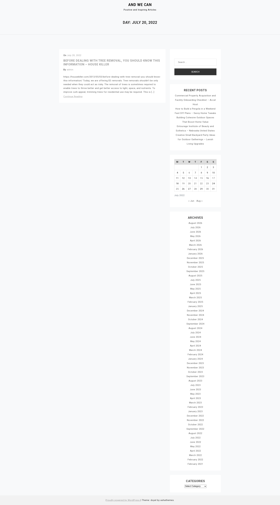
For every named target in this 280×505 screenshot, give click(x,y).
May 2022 (195, 446)
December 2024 (195, 310)
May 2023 (195, 394)
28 (195, 189)
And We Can (140, 5)
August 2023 (195, 380)
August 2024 (195, 328)
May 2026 (195, 236)
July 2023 (195, 385)
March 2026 (195, 245)
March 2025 (195, 297)
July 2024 (195, 332)
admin (70, 69)
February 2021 (195, 464)
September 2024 (195, 324)
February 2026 (195, 249)
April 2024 (195, 345)
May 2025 (195, 288)
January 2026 (195, 253)
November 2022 (195, 420)
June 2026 (195, 232)
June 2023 (195, 389)
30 (207, 189)
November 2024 (195, 315)
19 (183, 183)
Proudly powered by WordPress (123, 500)
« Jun (191, 201)
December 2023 (195, 363)
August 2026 (195, 223)
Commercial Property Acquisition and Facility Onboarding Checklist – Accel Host (195, 100)
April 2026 (195, 240)
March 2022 (195, 455)
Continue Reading (73, 96)
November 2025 (195, 262)
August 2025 (195, 275)
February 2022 (195, 459)
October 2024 (195, 319)
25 (177, 189)
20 (189, 183)
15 (201, 178)
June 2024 (195, 337)
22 (201, 183)
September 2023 (195, 376)
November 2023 (195, 367)
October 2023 (195, 372)
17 (213, 178)
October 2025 (195, 267)
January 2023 (195, 411)
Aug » (199, 201)
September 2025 (195, 271)
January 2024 (195, 359)
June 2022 (195, 442)
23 (207, 183)
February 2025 (195, 302)
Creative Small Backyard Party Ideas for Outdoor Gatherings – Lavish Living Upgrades (195, 139)
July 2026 (195, 227)
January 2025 (195, 306)
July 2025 (195, 280)
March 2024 (195, 350)
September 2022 (195, 429)
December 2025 (195, 258)
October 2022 (195, 424)
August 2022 (195, 433)
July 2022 (195, 437)
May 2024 (195, 341)
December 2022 (195, 415)
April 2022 (195, 451)
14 (195, 178)
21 (195, 183)
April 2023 (195, 398)
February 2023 (195, 407)
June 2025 (195, 284)
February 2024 (195, 354)
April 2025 (195, 293)
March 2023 (195, 402)
